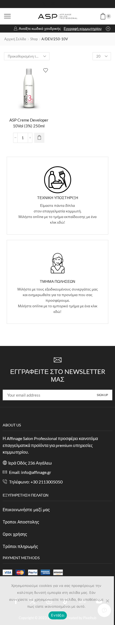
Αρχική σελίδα (15, 39)
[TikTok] (80, 4)
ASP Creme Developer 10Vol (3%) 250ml (28, 123)
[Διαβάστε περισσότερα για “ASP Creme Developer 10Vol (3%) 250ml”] (39, 138)
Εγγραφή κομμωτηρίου (83, 28)
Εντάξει (57, 615)
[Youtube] (62, 4)
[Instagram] (53, 4)
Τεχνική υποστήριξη (57, 197)
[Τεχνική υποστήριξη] (57, 179)
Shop (34, 39)
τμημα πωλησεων (57, 281)
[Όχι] (107, 600)
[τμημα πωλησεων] (57, 263)
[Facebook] (35, 4)
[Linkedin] (71, 4)
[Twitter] (44, 4)
